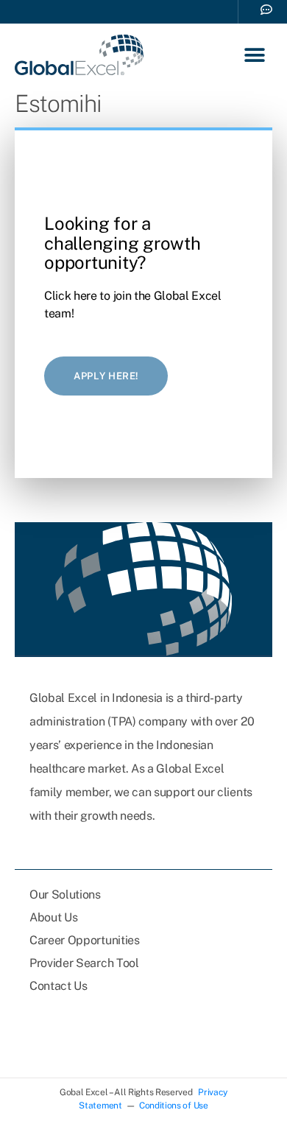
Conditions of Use (173, 1105)
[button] (255, 54)
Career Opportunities (84, 940)
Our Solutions (65, 895)
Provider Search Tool (84, 963)
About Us (53, 917)
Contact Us (58, 986)
